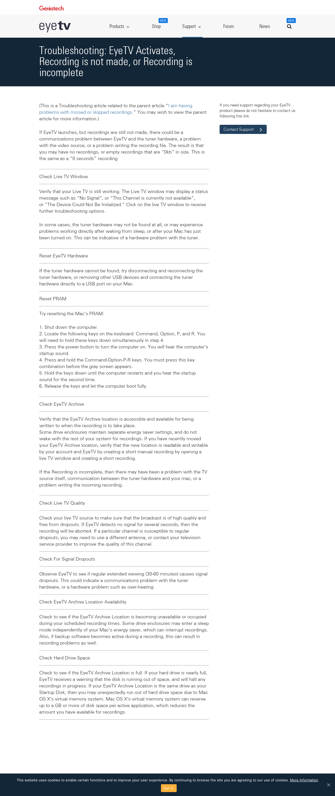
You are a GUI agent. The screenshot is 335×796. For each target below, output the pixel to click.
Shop (159, 24)
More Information (304, 780)
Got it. (169, 788)
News (264, 26)
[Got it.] (328, 784)
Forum (228, 26)
